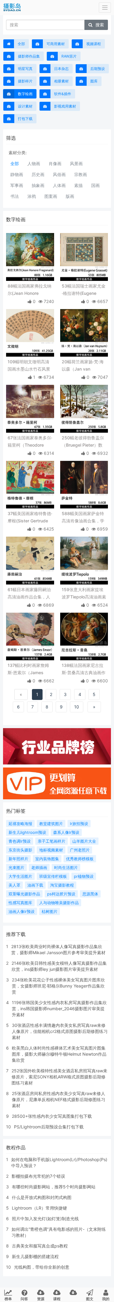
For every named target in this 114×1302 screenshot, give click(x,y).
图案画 (50, 196)
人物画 (33, 163)
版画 (70, 196)
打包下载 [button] (25, 118)
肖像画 (55, 163)
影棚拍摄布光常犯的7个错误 (38, 1176)
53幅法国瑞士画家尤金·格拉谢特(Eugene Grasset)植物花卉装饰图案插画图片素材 (83, 290)
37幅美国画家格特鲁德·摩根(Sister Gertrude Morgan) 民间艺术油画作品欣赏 (30, 517)
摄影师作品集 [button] (29, 56)
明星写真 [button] (25, 68)
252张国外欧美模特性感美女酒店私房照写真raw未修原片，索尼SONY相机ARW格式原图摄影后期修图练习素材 (59, 1076)
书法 (14, 196)
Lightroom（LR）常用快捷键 (39, 1207)
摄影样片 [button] (25, 81)
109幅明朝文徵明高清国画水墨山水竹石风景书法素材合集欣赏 (29, 366)
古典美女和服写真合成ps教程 (40, 1245)
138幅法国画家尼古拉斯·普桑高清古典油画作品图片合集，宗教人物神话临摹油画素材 (83, 669)
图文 (89, 1299)
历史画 (38, 174)
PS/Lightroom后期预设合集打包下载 (49, 1126)
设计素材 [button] (25, 106)
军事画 (16, 185)
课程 (56, 1299)
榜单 (8, 1299)
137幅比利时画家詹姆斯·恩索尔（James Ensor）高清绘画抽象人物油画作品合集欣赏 (29, 669)
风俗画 (59, 174)
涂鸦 (31, 196)
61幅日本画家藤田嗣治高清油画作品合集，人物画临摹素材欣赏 (29, 594)
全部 (21, 44)
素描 (78, 185)
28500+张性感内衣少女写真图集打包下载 (52, 1116)
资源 (40, 1299)
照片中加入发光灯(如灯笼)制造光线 (45, 1218)
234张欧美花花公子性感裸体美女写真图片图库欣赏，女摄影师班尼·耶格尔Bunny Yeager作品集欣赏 (58, 985)
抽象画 (38, 185)
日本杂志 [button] (61, 68)
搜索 (99, 24)
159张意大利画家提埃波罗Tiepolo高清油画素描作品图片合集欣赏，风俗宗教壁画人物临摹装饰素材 (84, 594)
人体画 (59, 185)
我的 (105, 1299)
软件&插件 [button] (62, 94)
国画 (95, 185)
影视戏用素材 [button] (65, 106)
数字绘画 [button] (25, 94)
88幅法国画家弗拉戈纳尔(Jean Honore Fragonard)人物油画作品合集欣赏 (29, 290)
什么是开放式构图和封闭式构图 (41, 1197)
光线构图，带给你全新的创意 (41, 1267)
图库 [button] (94, 81)
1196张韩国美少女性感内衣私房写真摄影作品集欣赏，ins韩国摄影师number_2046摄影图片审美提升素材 (59, 1008)
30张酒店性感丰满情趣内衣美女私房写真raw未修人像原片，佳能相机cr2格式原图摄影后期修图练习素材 (60, 1031)
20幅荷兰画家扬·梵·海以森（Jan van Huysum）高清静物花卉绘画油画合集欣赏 (83, 366)
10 (76, 706)
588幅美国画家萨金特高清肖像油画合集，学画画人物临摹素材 (83, 517)
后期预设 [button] (97, 68)
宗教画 (80, 174)
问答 (24, 1299)
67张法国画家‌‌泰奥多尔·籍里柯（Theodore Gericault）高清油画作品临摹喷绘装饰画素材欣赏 (30, 442)
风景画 (76, 163)
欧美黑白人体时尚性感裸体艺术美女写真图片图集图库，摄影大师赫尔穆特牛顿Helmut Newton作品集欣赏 (59, 1054)
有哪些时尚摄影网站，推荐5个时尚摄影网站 (53, 1186)
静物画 (16, 174)
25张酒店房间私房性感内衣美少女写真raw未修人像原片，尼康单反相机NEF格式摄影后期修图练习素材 (58, 1099)
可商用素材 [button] (56, 44)
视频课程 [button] (93, 44)
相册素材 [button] (61, 81)
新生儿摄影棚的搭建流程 (35, 1256)
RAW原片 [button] (69, 56)
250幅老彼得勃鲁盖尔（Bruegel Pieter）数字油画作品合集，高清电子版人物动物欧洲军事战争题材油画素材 (83, 442)
